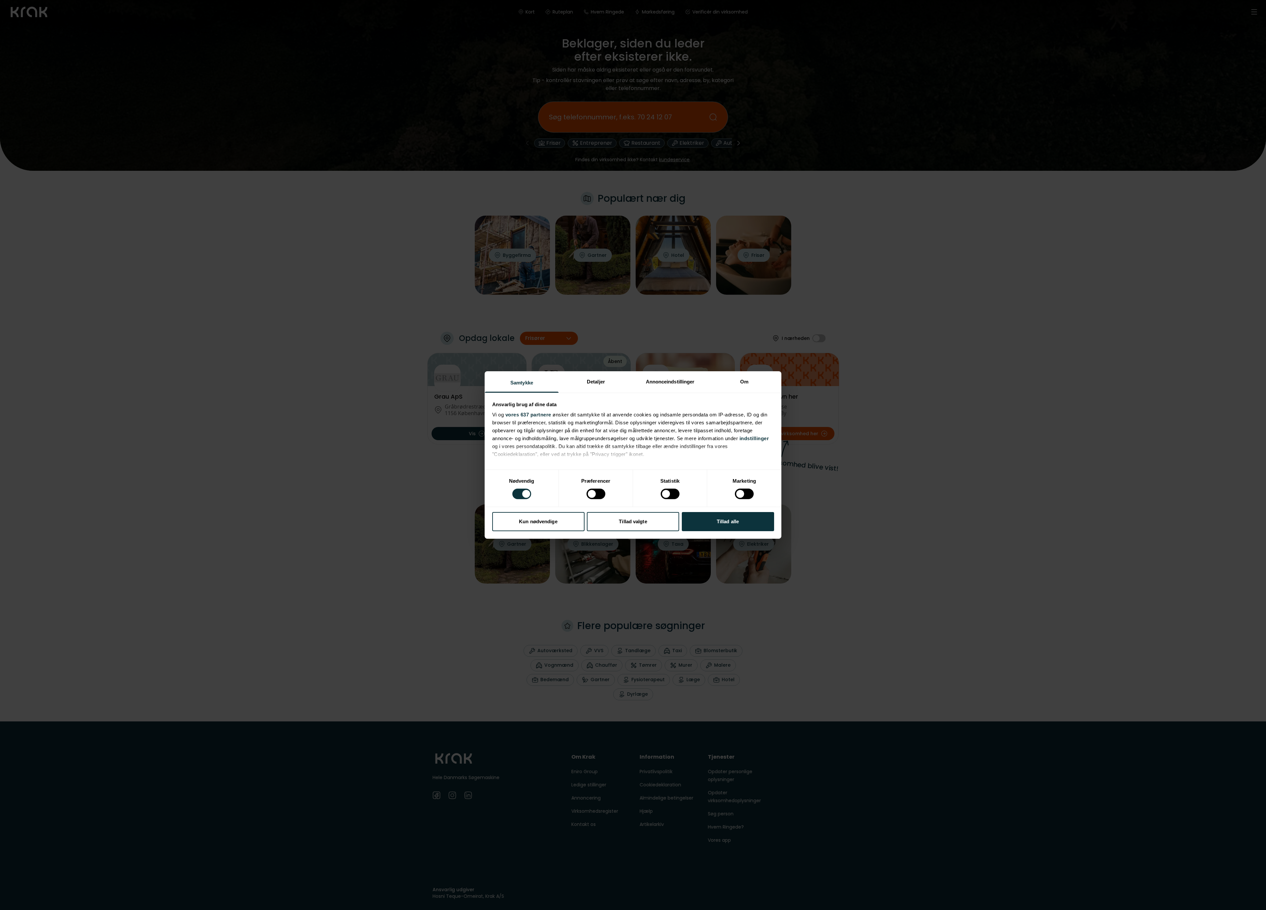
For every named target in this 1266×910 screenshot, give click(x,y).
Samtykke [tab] (521, 382)
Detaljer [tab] (596, 381)
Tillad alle (728, 521)
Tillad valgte (633, 521)
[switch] (596, 494)
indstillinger (754, 438)
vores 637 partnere (528, 414)
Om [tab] (744, 381)
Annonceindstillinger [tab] (670, 381)
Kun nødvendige (538, 521)
